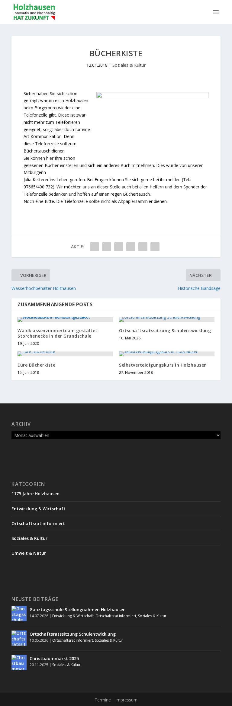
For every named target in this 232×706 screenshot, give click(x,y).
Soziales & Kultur (129, 65)
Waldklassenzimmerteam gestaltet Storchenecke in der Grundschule (58, 333)
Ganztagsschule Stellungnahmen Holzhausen (78, 609)
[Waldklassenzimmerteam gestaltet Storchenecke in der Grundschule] (65, 319)
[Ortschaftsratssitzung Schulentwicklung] (166, 319)
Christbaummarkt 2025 (54, 658)
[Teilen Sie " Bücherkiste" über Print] (155, 247)
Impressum (126, 700)
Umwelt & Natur (28, 553)
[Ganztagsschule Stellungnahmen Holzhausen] (19, 613)
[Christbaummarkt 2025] (19, 662)
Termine (103, 700)
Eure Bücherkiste (36, 365)
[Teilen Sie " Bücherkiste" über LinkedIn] (131, 247)
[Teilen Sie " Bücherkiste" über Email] (143, 247)
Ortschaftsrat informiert (38, 523)
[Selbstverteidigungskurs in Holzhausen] (166, 353)
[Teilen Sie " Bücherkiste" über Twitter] (107, 247)
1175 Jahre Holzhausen (35, 493)
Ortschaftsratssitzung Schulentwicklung (165, 330)
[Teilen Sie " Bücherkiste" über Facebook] (95, 247)
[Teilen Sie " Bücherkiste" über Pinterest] (119, 247)
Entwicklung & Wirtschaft (38, 509)
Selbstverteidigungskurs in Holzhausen (163, 365)
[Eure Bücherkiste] (65, 353)
